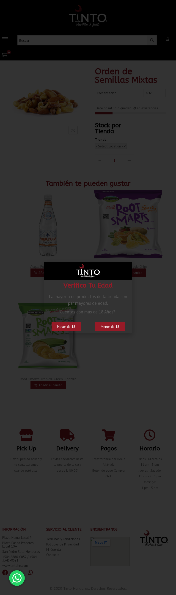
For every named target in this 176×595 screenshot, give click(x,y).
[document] (88, 297)
